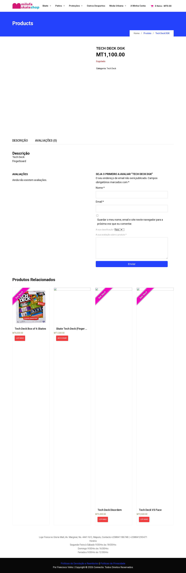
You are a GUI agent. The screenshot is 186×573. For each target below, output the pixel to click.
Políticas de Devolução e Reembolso (80, 563)
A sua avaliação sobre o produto (111, 235)
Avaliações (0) (46, 140)
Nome (100, 187)
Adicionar (62, 338)
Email (100, 201)
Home (137, 33)
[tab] (20, 140)
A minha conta (138, 6)
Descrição (20, 140)
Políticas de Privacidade (112, 563)
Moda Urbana (116, 6)
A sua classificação (105, 229)
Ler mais (20, 338)
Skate (45, 6)
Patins (58, 6)
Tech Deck (111, 68)
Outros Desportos (96, 6)
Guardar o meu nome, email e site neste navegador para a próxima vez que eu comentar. (130, 221)
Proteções (74, 6)
